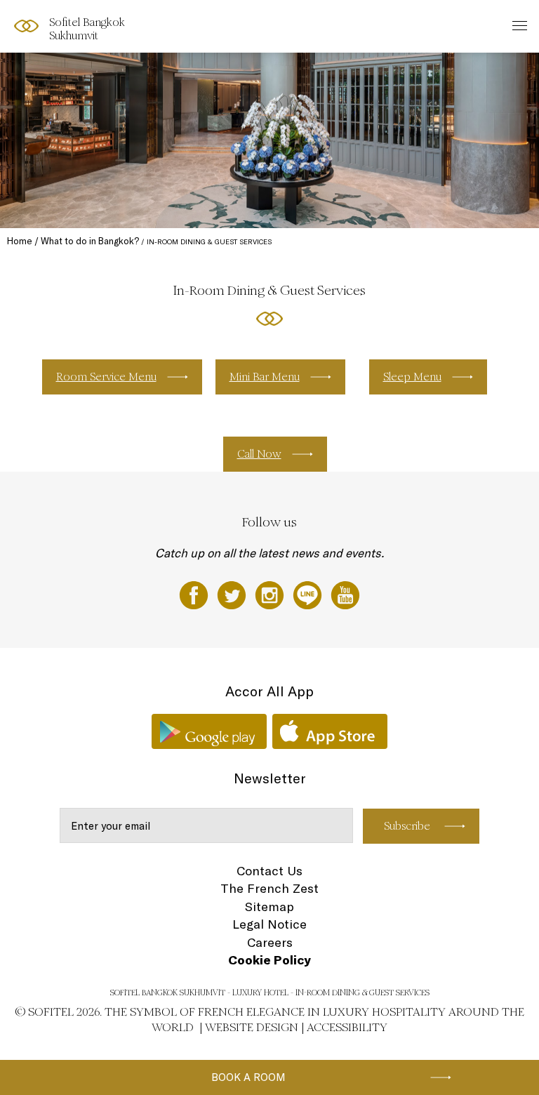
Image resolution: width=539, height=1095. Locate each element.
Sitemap (269, 906)
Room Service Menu (106, 376)
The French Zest (269, 888)
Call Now (259, 453)
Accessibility (347, 1027)
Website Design (251, 1027)
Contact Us (269, 871)
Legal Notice (269, 924)
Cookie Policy (269, 960)
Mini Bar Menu (264, 376)
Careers (270, 942)
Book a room (248, 1077)
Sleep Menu (412, 376)
